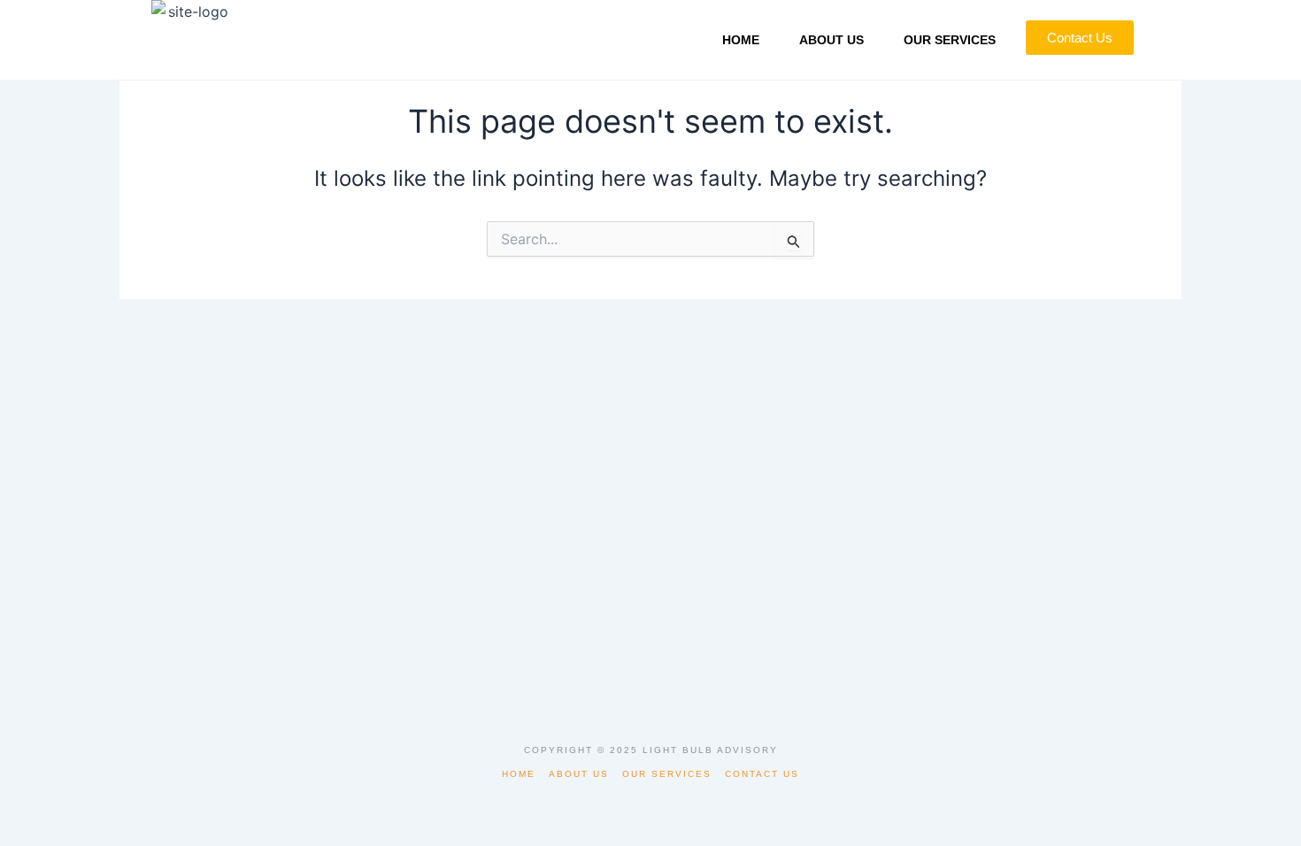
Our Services (950, 40)
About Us (831, 40)
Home (740, 40)
